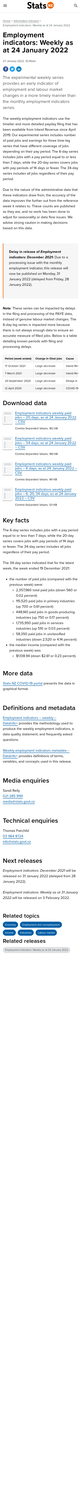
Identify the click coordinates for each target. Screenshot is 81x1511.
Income (9, 932)
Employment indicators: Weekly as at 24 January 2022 (36, 950)
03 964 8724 (13, 836)
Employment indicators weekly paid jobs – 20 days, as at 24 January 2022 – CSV (45, 417)
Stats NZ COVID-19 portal (23, 683)
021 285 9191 (13, 796)
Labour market (46, 932)
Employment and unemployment (41, 924)
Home (7, 21)
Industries (25, 932)
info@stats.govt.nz (17, 842)
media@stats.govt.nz (19, 801)
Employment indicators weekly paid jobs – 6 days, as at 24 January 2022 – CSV (46, 468)
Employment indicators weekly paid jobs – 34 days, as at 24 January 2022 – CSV (45, 442)
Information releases (26, 21)
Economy (10, 924)
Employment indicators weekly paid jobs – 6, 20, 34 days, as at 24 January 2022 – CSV (45, 493)
